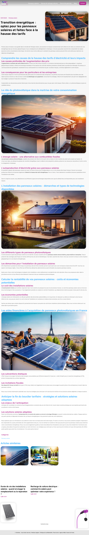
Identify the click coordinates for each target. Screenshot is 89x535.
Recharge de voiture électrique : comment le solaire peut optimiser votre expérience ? (44, 489)
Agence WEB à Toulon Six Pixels (67, 532)
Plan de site (56, 532)
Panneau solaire (5, 438)
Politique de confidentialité (46, 532)
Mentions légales (35, 532)
